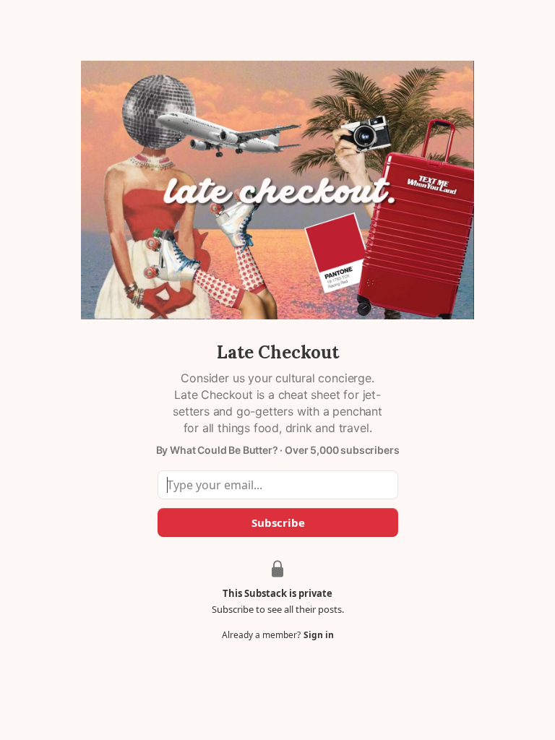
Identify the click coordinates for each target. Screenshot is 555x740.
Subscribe (277, 522)
